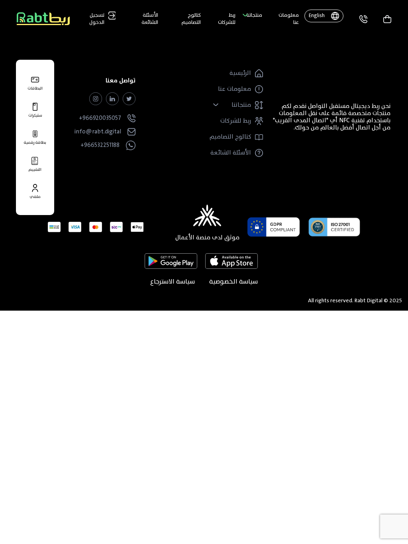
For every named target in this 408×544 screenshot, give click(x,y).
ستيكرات (35, 115)
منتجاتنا (254, 15)
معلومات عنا (289, 19)
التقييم (35, 169)
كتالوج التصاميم (191, 19)
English (317, 15)
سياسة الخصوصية (233, 281)
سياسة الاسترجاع (172, 281)
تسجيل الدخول (96, 19)
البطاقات (35, 88)
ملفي (35, 196)
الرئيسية (240, 73)
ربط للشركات (226, 19)
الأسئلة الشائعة (149, 19)
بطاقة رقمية (35, 142)
